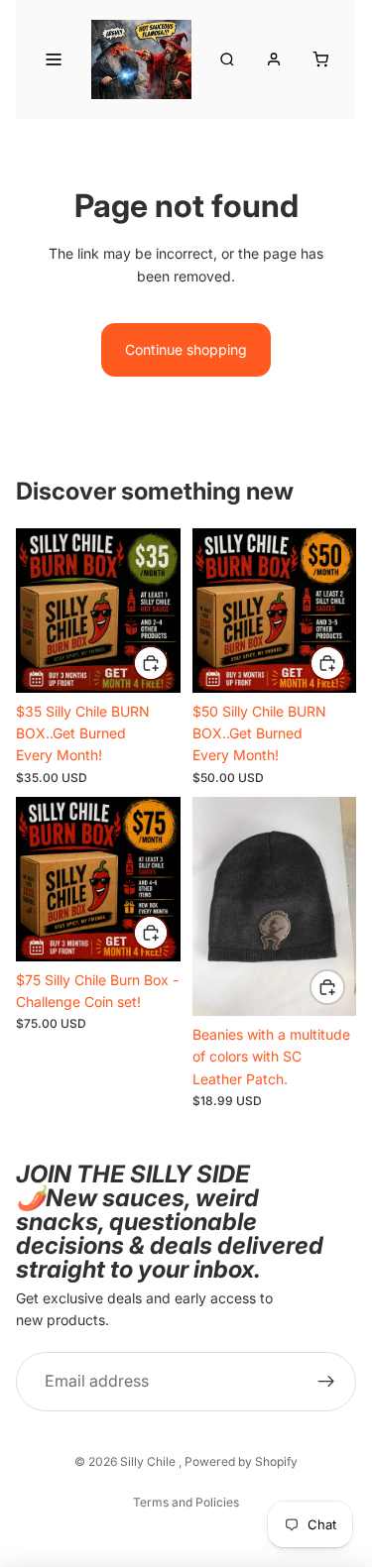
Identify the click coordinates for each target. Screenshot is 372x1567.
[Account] (274, 59)
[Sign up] (326, 1381)
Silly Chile (149, 1461)
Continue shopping (186, 349)
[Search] (227, 59)
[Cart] (320, 59)
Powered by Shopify (241, 1461)
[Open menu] (53, 59)
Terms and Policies (186, 1502)
